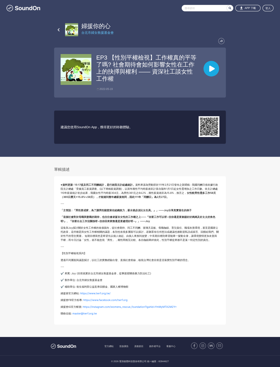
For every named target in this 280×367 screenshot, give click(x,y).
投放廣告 (123, 346)
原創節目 (138, 346)
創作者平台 (155, 346)
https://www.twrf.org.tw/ (95, 293)
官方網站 (109, 346)
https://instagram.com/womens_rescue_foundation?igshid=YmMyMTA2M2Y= (130, 306)
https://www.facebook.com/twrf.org (105, 300)
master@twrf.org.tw (84, 313)
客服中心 (170, 346)
